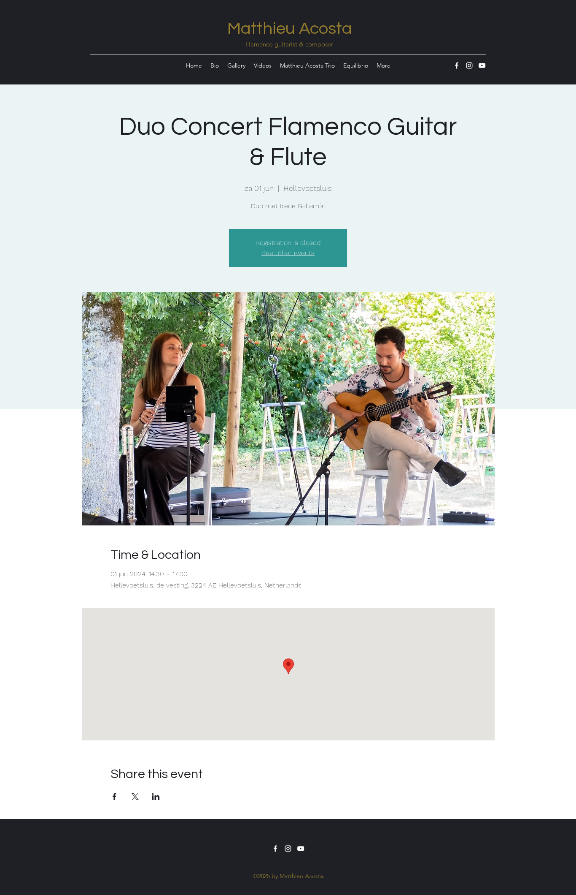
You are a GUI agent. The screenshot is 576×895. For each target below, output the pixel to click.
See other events (288, 253)
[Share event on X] (135, 796)
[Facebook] (456, 65)
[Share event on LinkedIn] (156, 796)
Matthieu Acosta (289, 28)
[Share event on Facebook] (114, 796)
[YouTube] (482, 65)
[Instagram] (469, 65)
